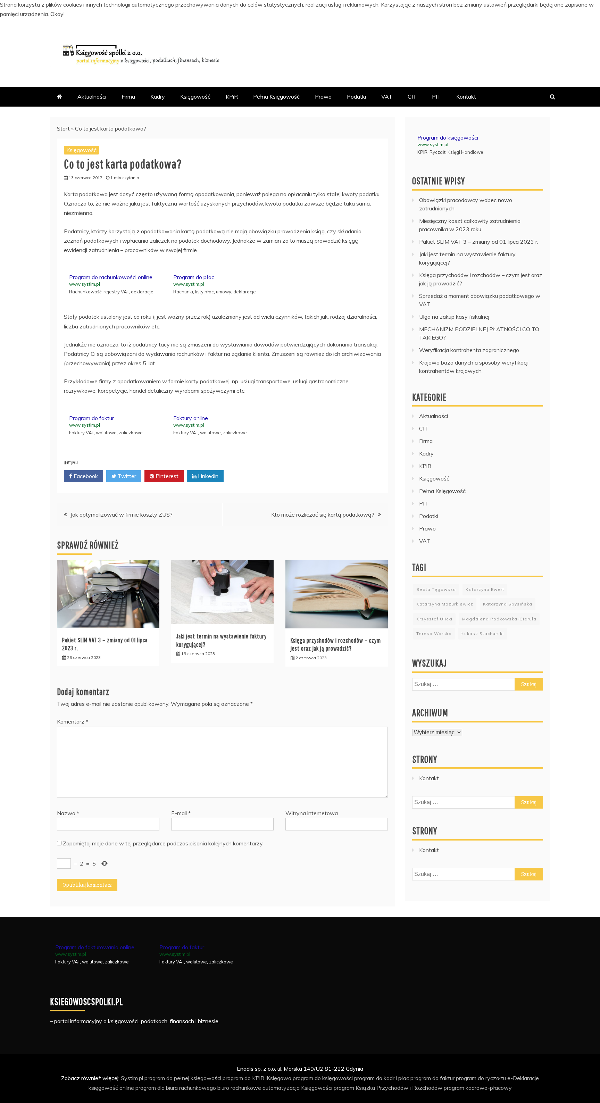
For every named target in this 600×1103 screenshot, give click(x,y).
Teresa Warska (434, 633)
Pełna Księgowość (276, 96)
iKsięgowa (278, 1078)
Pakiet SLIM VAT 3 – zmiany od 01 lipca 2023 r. (478, 241)
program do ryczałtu (481, 1078)
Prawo (323, 96)
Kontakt (466, 96)
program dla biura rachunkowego (175, 1087)
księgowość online (111, 1087)
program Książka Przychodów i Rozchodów (388, 1087)
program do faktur (432, 1078)
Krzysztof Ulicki (434, 618)
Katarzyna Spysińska (507, 604)
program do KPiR (243, 1078)
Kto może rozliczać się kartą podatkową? (322, 514)
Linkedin (207, 476)
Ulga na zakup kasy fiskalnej (454, 316)
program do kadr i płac (381, 1078)
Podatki (356, 96)
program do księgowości (323, 1078)
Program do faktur (91, 418)
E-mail (181, 813)
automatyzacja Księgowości (297, 1087)
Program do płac (193, 277)
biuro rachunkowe (239, 1087)
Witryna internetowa (311, 813)
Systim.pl (132, 1078)
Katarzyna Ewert (485, 589)
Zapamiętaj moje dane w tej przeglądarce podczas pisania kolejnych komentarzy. (163, 843)
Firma (128, 96)
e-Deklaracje (523, 1078)
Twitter (126, 476)
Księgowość (195, 96)
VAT (386, 96)
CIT (412, 96)
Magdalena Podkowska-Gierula (499, 618)
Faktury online (190, 418)
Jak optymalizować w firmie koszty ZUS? (121, 514)
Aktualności (91, 96)
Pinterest (166, 476)
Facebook (85, 476)
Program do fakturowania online (94, 947)
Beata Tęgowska (436, 589)
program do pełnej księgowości (182, 1078)
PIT (436, 96)
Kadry (157, 96)
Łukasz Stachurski (482, 633)
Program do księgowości (447, 137)
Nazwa (68, 813)
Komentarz (72, 721)
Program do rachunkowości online (110, 277)
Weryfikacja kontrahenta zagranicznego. (469, 349)
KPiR (232, 96)
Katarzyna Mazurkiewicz (444, 604)
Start (63, 128)
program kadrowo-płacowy (478, 1087)
